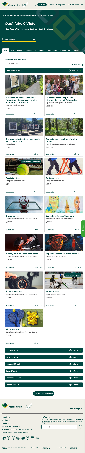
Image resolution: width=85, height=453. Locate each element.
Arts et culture (16, 50)
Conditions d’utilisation (73, 447)
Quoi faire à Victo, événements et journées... (22, 16)
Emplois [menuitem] (51, 5)
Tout (5, 50)
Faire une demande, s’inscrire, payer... (16, 429)
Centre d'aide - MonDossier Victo (14, 433)
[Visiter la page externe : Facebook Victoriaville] (4, 438)
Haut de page (75, 409)
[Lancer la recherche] (34, 39)
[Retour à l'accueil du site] (3, 16)
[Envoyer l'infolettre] (80, 427)
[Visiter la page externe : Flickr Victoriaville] (32, 438)
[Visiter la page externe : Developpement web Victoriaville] (37, 438)
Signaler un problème (10, 426)
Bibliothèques (31, 50)
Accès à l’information (46, 447)
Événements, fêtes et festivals (59, 50)
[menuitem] (15, 4)
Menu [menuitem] (43, 5)
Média (4, 423)
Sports (41, 50)
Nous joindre (7, 417)
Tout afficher (76, 65)
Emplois (5, 420)
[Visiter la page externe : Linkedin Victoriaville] (23, 438)
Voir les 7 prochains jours (44, 393)
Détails (36, 114)
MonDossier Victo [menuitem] (76, 5)
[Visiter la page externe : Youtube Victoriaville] (27, 438)
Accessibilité (34, 448)
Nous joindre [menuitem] (61, 5)
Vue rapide (10, 114)
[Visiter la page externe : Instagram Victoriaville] (18, 438)
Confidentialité (62, 448)
